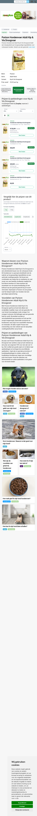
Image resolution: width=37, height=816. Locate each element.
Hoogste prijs (26, 216)
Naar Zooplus (22, 135)
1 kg (6, 209)
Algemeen (4, 32)
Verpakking (22, 109)
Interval (6, 247)
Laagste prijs (18, 216)
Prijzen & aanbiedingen (14, 32)
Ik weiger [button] (22, 806)
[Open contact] (32, 2)
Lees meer (32, 47)
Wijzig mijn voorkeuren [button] (22, 810)
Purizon (15, 29)
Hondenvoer (6, 29)
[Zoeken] (28, 1)
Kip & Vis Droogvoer (16, 79)
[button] (33, 1)
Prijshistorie (25, 32)
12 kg (11, 209)
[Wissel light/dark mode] (36, 2)
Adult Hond (13, 76)
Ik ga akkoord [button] (22, 802)
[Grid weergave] (4, 115)
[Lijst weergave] (8, 115)
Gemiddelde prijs (8, 216)
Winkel (5, 109)
